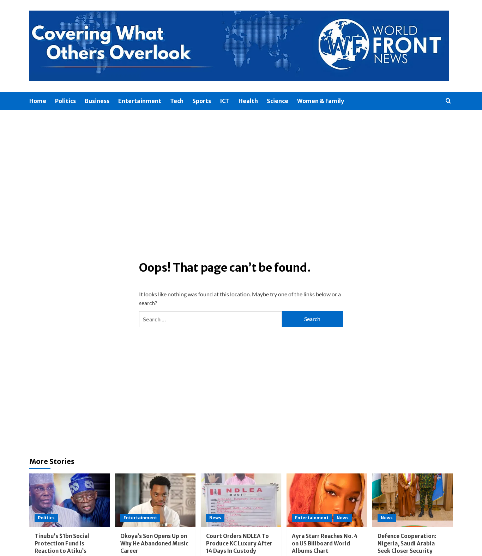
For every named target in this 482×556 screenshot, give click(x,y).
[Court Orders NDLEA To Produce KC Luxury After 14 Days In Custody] (241, 500)
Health (248, 100)
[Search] (448, 101)
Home (37, 100)
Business (97, 100)
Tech (176, 100)
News (215, 517)
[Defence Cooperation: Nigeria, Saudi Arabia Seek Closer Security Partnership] (412, 500)
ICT (225, 100)
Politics (65, 100)
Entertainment (139, 100)
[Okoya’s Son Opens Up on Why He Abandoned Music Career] (155, 500)
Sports (201, 100)
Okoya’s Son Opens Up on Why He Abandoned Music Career (154, 543)
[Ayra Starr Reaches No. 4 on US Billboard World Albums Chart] (327, 500)
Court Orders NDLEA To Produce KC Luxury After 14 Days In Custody (239, 543)
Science (277, 100)
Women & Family (320, 100)
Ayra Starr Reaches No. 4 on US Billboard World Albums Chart (324, 543)
